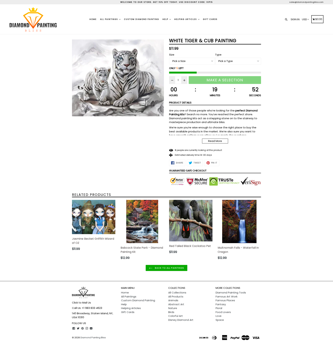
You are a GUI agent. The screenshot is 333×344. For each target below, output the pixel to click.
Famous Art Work (226, 296)
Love (218, 316)
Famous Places (225, 300)
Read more (215, 141)
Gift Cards (210, 19)
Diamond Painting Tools (231, 292)
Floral (219, 308)
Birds (171, 312)
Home (93, 19)
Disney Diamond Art (180, 320)
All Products (175, 296)
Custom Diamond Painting (141, 19)
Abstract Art (176, 304)
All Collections (177, 292)
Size (171, 54)
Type (218, 54)
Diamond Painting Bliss (93, 337)
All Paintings (109, 19)
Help (166, 19)
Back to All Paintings (169, 268)
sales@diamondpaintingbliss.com (306, 2)
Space (220, 320)
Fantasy (221, 304)
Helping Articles (186, 19)
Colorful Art (175, 316)
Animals (173, 300)
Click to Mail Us (81, 302)
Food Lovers (223, 312)
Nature (172, 308)
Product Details (180, 102)
